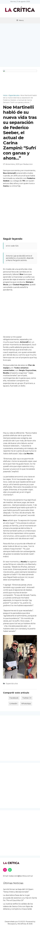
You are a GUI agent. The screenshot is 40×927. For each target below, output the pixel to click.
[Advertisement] (20, 44)
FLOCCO (21, 921)
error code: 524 (12, 246)
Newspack (12, 924)
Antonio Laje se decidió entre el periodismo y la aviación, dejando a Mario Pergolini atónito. (20, 258)
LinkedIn (13, 704)
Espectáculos (12, 684)
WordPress (22, 924)
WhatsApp (26, 704)
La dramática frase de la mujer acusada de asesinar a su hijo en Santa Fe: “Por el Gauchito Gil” (20, 897)
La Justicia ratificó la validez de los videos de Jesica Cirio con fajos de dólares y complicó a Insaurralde (18, 906)
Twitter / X (26, 698)
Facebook (14, 698)
